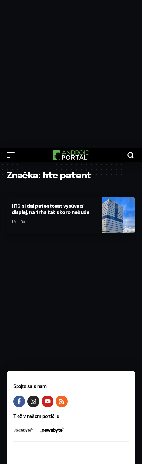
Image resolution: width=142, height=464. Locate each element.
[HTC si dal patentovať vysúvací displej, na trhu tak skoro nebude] (118, 215)
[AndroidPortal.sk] (71, 155)
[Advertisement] (71, 74)
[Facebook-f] (19, 401)
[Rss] (62, 401)
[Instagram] (33, 401)
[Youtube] (47, 401)
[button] (12, 155)
